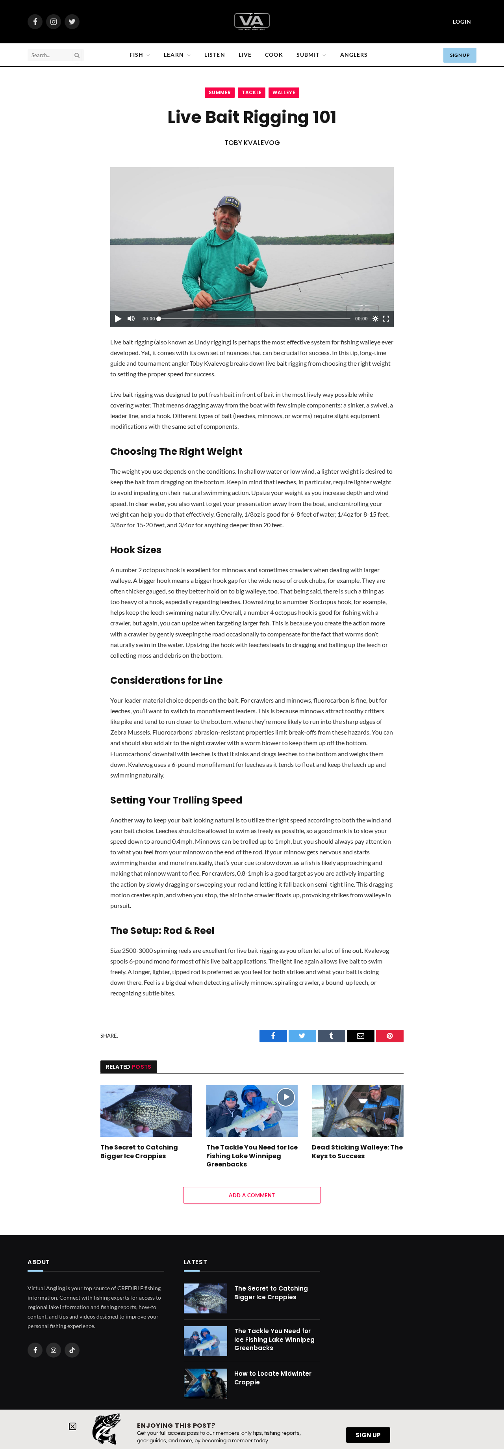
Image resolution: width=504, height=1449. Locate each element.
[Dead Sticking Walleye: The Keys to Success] (358, 1111)
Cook (274, 54)
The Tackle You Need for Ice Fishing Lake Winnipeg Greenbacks (252, 1156)
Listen (214, 54)
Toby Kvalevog (252, 142)
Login (462, 21)
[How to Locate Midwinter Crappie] (205, 1384)
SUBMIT (308, 54)
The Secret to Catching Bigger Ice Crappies (139, 1152)
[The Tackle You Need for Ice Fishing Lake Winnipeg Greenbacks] (252, 1111)
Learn (174, 54)
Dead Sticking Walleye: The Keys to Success (357, 1152)
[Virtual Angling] (252, 21)
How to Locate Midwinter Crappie (272, 1377)
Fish (136, 54)
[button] (73, 1426)
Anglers (354, 54)
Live (245, 54)
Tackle (251, 92)
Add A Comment (252, 1195)
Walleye (283, 92)
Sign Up (460, 55)
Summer (220, 92)
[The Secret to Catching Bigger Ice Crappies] (146, 1111)
